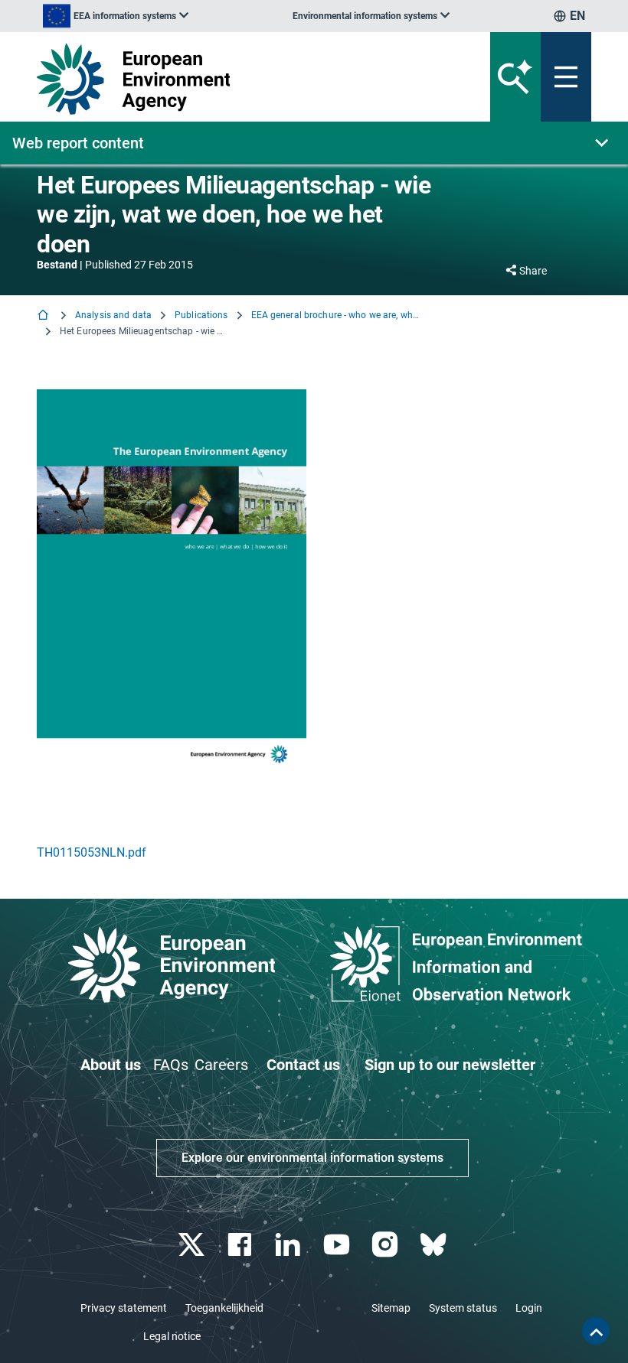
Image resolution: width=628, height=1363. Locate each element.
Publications (201, 315)
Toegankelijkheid (224, 1308)
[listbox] (116, 16)
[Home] (44, 316)
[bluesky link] (434, 1245)
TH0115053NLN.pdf (91, 852)
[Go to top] (596, 1331)
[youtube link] (338, 1245)
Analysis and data (113, 315)
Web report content (78, 143)
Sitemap (390, 1308)
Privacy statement (123, 1308)
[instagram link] (386, 1245)
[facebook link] (241, 1245)
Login (528, 1308)
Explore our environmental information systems (312, 1157)
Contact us (303, 1065)
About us (110, 1065)
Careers (221, 1065)
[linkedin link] (289, 1245)
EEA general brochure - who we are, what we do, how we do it (335, 315)
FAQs (170, 1065)
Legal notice (172, 1336)
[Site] (218, 79)
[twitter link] (192, 1245)
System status (463, 1308)
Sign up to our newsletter (450, 1065)
